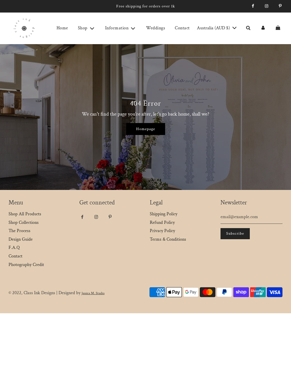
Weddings (155, 28)
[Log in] (262, 28)
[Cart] (279, 28)
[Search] (248, 28)
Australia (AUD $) (214, 28)
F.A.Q (14, 248)
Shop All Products (25, 214)
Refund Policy (162, 223)
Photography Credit (26, 265)
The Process (19, 231)
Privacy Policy (162, 231)
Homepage (145, 129)
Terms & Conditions (168, 239)
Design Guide (21, 239)
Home (62, 28)
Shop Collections (24, 223)
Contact (182, 28)
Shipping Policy (163, 214)
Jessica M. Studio (93, 293)
